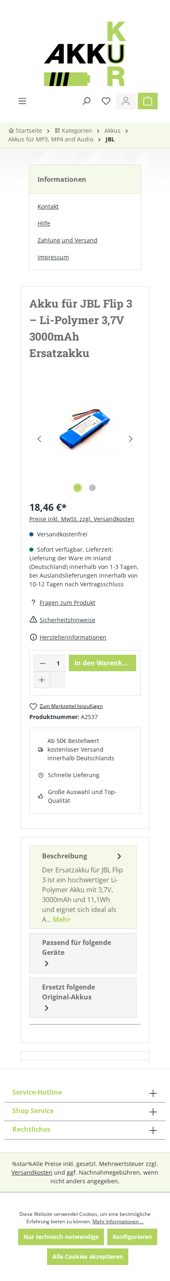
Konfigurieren (132, 1237)
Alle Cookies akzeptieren (87, 1256)
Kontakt (48, 206)
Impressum (53, 257)
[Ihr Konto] (126, 101)
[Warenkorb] (148, 101)
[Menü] (22, 101)
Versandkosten (32, 1172)
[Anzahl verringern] (42, 663)
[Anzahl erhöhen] (42, 680)
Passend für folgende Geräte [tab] (76, 947)
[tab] (83, 887)
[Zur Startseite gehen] (85, 53)
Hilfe (44, 223)
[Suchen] (86, 101)
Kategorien (76, 130)
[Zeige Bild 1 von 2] (77, 487)
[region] (85, 439)
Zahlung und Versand (67, 240)
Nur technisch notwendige (61, 1237)
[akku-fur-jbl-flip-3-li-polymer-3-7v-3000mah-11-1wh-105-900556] (85, 430)
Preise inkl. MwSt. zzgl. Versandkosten (82, 519)
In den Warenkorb (103, 663)
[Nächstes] (131, 439)
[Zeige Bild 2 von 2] (92, 487)
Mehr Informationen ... (118, 1221)
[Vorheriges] (39, 439)
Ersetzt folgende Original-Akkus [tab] (68, 991)
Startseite (28, 130)
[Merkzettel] (106, 101)
